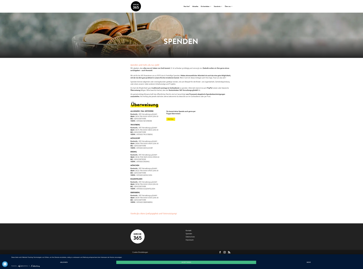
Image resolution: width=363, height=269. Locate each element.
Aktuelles (195, 6)
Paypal (171, 119)
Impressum (190, 240)
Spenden (189, 233)
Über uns (228, 6)
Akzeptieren (186, 262)
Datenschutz (190, 237)
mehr (309, 262)
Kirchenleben (205, 6)
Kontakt (188, 230)
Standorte (217, 6)
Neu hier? (187, 6)
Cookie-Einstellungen (140, 252)
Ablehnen (64, 262)
